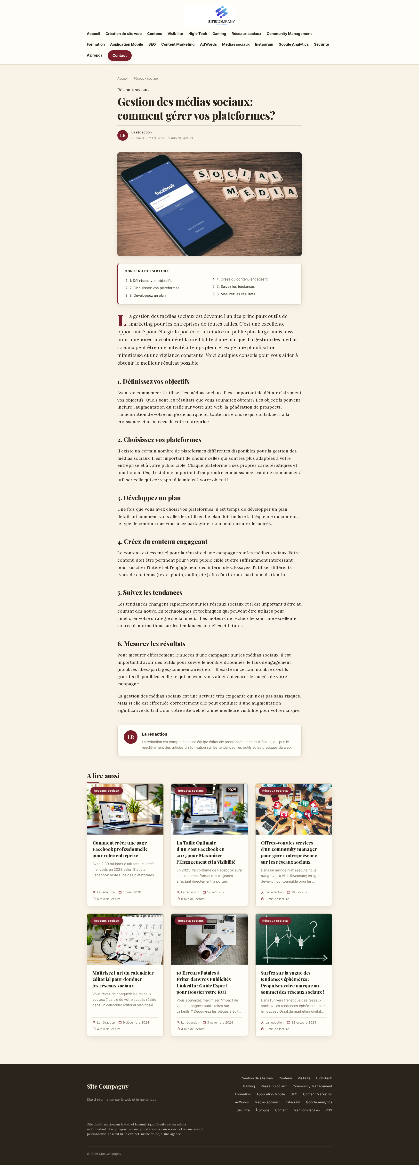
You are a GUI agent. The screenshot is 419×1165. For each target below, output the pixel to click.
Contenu (154, 33)
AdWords (208, 44)
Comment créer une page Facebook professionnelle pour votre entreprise (119, 848)
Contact (120, 55)
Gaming (219, 33)
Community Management (289, 33)
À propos (94, 55)
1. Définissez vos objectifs (150, 281)
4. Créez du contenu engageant (242, 279)
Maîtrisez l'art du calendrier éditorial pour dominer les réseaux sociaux (123, 978)
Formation (96, 44)
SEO (152, 44)
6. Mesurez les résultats (236, 294)
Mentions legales (307, 1110)
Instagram (264, 44)
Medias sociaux (236, 44)
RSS (329, 1110)
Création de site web (123, 33)
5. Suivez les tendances (236, 286)
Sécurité (321, 44)
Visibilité (175, 33)
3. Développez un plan (147, 295)
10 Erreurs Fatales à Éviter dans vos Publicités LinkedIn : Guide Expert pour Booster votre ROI (204, 982)
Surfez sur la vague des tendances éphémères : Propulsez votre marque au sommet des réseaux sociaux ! (292, 982)
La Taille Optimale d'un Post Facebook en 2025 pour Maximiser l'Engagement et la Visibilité (206, 852)
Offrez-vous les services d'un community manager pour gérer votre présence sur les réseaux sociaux (289, 852)
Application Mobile (126, 44)
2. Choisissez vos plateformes (154, 288)
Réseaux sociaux (246, 33)
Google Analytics (294, 44)
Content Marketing (178, 44)
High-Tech (197, 33)
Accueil (93, 33)
